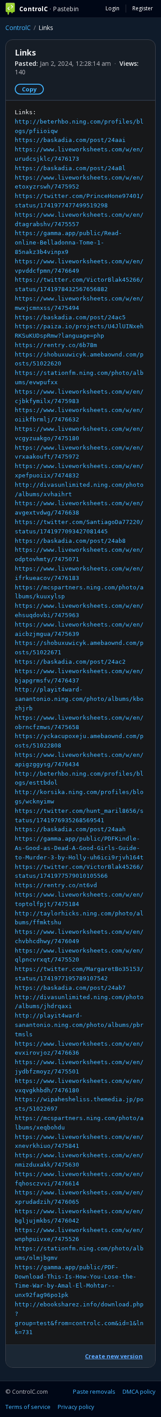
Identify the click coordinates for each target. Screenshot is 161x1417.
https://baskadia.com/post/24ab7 (70, 987)
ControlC (18, 27)
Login (112, 8)
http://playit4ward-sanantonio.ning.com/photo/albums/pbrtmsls (79, 1025)
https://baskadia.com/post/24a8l (70, 168)
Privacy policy (76, 1407)
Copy (29, 89)
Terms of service (28, 1407)
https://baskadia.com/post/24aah (70, 829)
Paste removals (94, 1391)
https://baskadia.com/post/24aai (70, 140)
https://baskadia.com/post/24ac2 (70, 661)
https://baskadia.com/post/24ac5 (70, 317)
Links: (79, 722)
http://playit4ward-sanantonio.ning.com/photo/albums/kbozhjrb (79, 699)
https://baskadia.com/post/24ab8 (70, 540)
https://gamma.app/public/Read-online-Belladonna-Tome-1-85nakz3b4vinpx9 (68, 242)
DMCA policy (139, 1391)
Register (142, 8)
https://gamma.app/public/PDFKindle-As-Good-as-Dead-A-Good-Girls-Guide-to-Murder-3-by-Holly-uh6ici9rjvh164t (79, 848)
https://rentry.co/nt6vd (56, 885)
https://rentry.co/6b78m (56, 345)
